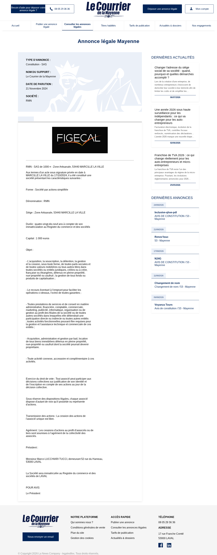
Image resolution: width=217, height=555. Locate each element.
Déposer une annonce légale (162, 8)
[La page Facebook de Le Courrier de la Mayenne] (162, 546)
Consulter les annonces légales (77, 25)
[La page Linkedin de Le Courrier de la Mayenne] (171, 546)
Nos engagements (201, 25)
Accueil (15, 25)
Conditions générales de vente (88, 527)
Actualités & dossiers (170, 25)
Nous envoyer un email (41, 536)
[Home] (41, 521)
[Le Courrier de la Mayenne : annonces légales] (108, 9)
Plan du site (77, 532)
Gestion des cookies (82, 538)
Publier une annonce (122, 522)
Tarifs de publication (139, 25)
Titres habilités (108, 25)
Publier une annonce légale (46, 25)
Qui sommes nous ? (82, 522)
